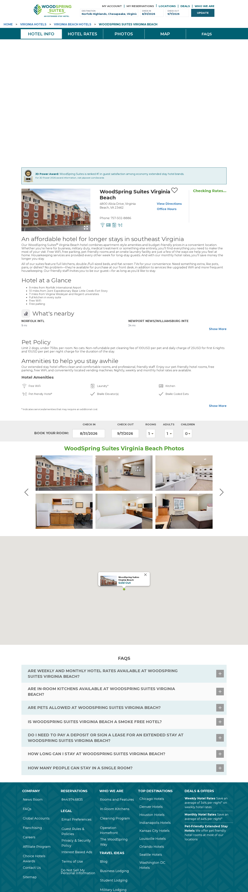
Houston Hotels (151, 815)
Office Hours (166, 209)
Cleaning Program (115, 818)
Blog (103, 862)
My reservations (140, 6)
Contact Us (32, 868)
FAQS (207, 34)
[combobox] (109, 14)
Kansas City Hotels (154, 831)
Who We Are (204, 6)
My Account (112, 6)
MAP (165, 34)
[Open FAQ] (220, 673)
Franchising (32, 828)
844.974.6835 (72, 800)
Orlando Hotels (151, 847)
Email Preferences (77, 820)
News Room (33, 800)
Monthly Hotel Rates (200, 814)
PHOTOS (124, 34)
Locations (167, 6)
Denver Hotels (151, 807)
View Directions (169, 204)
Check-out (173, 11)
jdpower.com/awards (93, 177)
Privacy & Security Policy (76, 843)
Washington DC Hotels (152, 865)
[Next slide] (86, 210)
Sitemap (30, 877)
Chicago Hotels (151, 799)
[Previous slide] (26, 210)
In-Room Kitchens (114, 809)
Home (8, 24)
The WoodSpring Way (114, 842)
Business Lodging (114, 871)
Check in (89, 424)
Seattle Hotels (150, 855)
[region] (124, 590)
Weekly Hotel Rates (200, 798)
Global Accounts (36, 818)
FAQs (27, 809)
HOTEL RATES (82, 34)
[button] (124, 589)
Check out (125, 424)
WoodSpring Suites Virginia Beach (128, 24)
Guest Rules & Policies (73, 831)
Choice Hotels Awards (34, 858)
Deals (185, 6)
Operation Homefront (109, 830)
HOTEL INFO (41, 34)
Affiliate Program (37, 847)
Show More (218, 329)
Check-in (146, 11)
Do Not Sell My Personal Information (78, 871)
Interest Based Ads (77, 852)
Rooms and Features (117, 800)
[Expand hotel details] (86, 227)
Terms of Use (72, 862)
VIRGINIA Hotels (33, 24)
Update (203, 12)
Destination (88, 11)
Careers (29, 837)
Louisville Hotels (152, 839)
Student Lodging (113, 880)
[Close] (145, 574)
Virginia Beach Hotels (72, 24)
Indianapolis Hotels (155, 823)
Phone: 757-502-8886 (115, 218)
